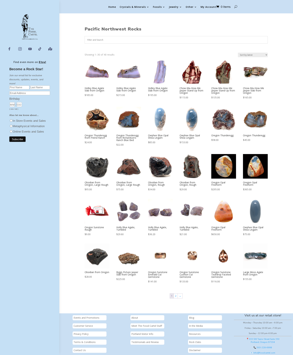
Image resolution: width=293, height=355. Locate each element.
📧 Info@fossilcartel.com (262, 352)
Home (112, 7)
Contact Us (80, 350)
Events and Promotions (86, 317)
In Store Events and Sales (29, 120)
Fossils (157, 7)
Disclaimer (195, 350)
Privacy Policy (81, 334)
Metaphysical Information (29, 126)
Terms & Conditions (85, 342)
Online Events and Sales (28, 131)
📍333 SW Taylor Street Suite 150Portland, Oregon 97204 (262, 341)
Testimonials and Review (145, 342)
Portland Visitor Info (142, 334)
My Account (208, 7)
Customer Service (83, 325)
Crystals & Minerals (133, 7)
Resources (195, 334)
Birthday (14, 98)
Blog (191, 317)
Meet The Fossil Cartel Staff (146, 325)
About (134, 317)
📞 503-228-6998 (262, 347)
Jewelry (174, 7)
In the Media (196, 325)
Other (189, 7)
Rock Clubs (195, 342)
